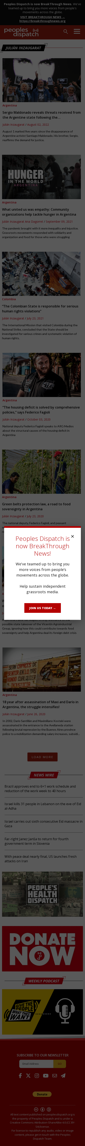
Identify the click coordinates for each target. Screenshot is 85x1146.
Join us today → (42, 608)
